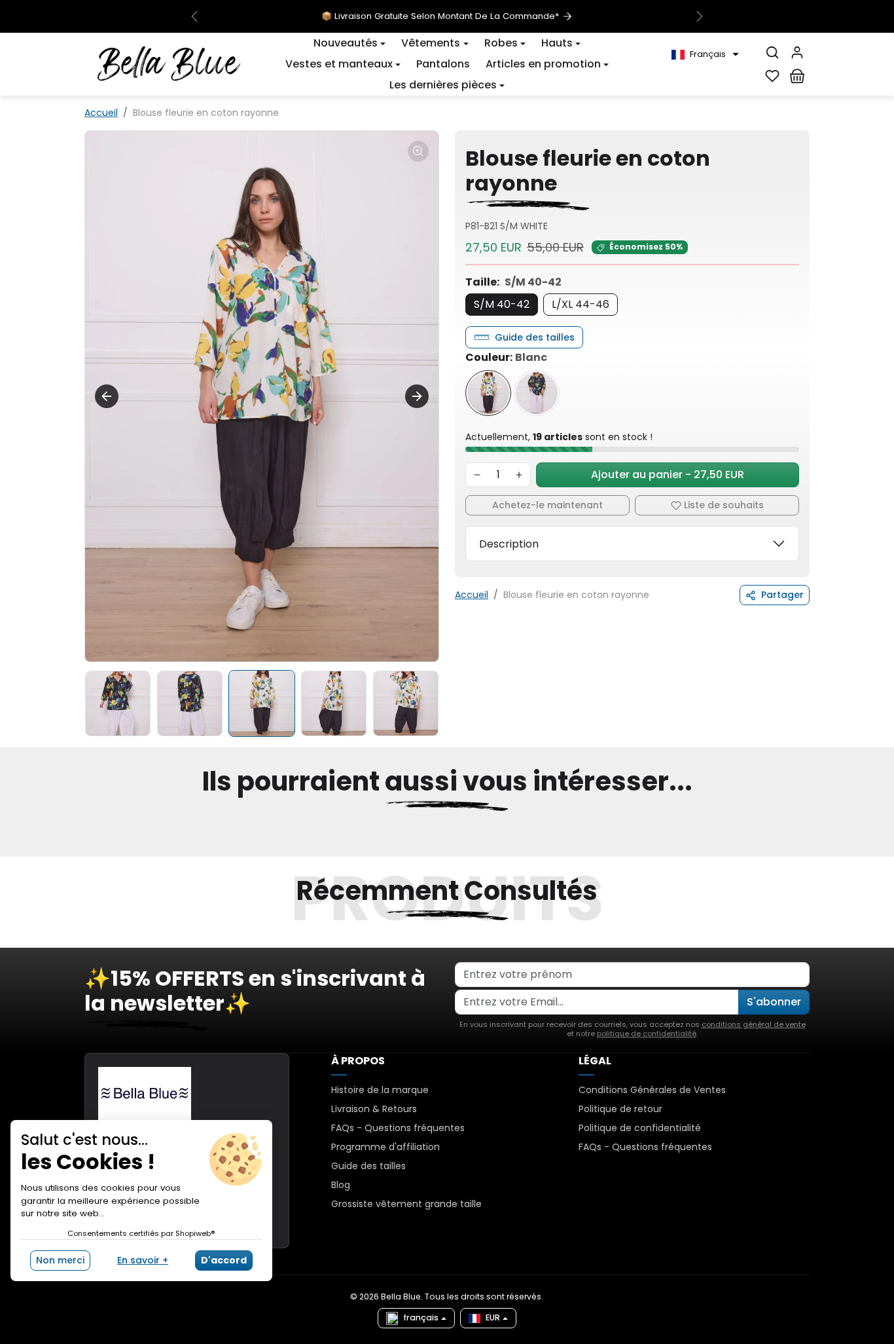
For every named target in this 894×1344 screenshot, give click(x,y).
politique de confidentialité (646, 1033)
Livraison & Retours (374, 1108)
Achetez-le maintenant (547, 505)
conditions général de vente (754, 1024)
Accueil (101, 112)
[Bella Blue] (169, 63)
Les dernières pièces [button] (443, 84)
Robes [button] (501, 42)
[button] (705, 54)
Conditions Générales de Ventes (652, 1089)
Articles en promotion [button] (543, 63)
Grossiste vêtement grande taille (406, 1203)
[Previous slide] (106, 396)
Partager (782, 594)
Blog (340, 1184)
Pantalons (443, 63)
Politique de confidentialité (640, 1127)
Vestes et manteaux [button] (339, 63)
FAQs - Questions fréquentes (398, 1127)
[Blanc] (488, 393)
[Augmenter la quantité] (519, 474)
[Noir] (537, 393)
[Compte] (797, 52)
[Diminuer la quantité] (477, 474)
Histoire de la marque (380, 1089)
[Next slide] (417, 396)
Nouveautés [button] (345, 42)
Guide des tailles (535, 337)
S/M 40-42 (501, 304)
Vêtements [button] (430, 42)
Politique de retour (620, 1108)
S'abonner (774, 1001)
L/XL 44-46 (580, 304)
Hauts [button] (557, 42)
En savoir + (142, 1260)
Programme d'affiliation (385, 1146)
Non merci (60, 1260)
